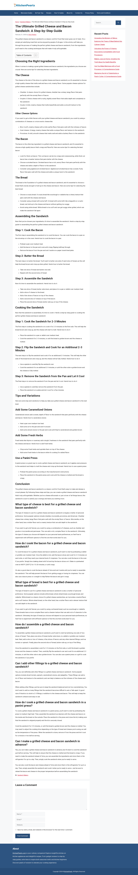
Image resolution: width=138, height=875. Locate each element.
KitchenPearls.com (19, 853)
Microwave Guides (26, 13)
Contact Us (78, 13)
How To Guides (59, 13)
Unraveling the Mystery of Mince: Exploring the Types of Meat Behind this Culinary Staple (108, 41)
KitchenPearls (68, 871)
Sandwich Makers (25, 22)
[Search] (118, 22)
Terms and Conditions (103, 13)
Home (16, 13)
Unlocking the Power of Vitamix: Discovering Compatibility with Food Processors (107, 52)
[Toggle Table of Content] (34, 55)
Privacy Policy (89, 13)
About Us (69, 13)
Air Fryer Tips (39, 13)
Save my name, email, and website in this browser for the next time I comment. (45, 830)
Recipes (48, 13)
